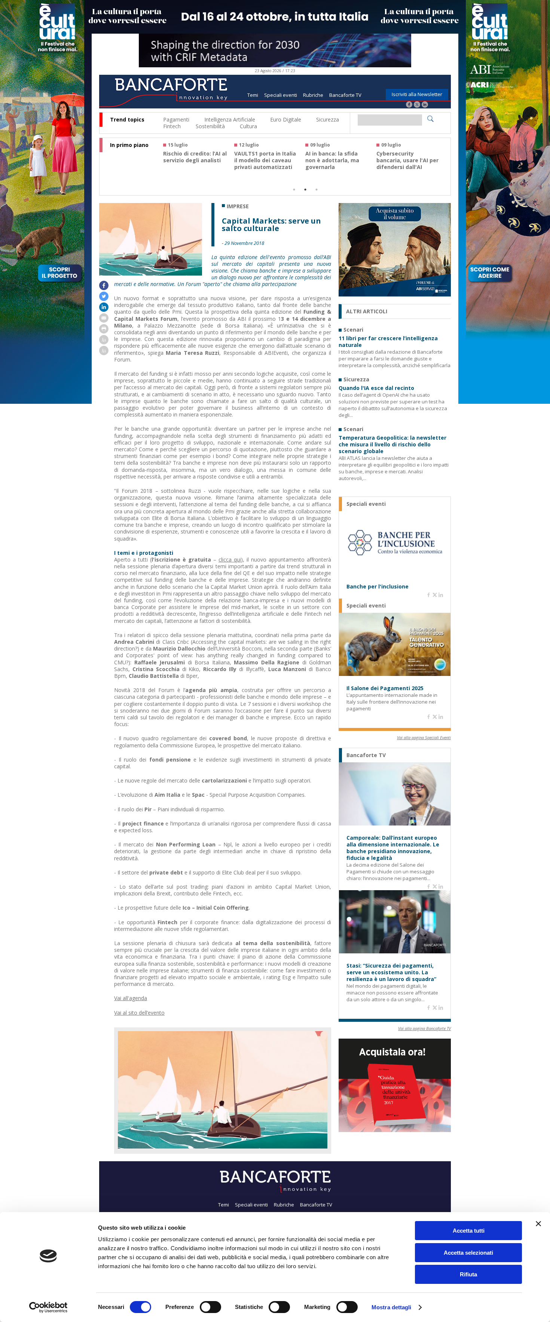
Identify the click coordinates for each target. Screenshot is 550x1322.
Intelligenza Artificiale (229, 119)
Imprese (238, 206)
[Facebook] (409, 105)
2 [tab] (305, 189)
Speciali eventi (280, 95)
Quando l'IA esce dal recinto (376, 388)
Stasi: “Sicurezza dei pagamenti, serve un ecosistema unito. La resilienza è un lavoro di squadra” (391, 972)
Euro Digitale (285, 119)
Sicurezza (327, 119)
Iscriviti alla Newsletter (417, 94)
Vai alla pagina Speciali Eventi (424, 737)
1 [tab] (294, 189)
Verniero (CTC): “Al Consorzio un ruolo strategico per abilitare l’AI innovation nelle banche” (266, 167)
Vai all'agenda (130, 998)
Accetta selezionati (468, 1252)
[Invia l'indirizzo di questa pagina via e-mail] (104, 320)
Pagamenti (176, 119)
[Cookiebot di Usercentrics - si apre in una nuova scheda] (48, 1307)
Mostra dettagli (392, 1307)
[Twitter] (417, 105)
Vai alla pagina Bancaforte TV (424, 1028)
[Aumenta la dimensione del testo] (104, 342)
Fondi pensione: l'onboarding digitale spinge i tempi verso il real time (193, 163)
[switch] (210, 1307)
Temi (252, 95)
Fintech (172, 126)
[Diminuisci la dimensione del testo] (104, 353)
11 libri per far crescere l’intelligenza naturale (388, 341)
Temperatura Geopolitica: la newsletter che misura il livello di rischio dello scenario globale (392, 444)
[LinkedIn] (425, 105)
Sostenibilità (210, 126)
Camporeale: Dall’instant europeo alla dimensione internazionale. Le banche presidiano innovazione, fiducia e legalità (392, 847)
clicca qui (230, 559)
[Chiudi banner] (538, 1223)
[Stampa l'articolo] (104, 331)
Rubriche (313, 95)
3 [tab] (316, 189)
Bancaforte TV (345, 95)
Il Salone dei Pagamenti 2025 (385, 688)
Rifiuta (468, 1274)
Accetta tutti (469, 1230)
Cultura (248, 126)
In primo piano (129, 145)
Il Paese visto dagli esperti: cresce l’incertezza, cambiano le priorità (406, 163)
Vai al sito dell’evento (139, 1012)
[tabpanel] (198, 159)
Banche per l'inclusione (377, 586)
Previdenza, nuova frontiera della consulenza (330, 160)
